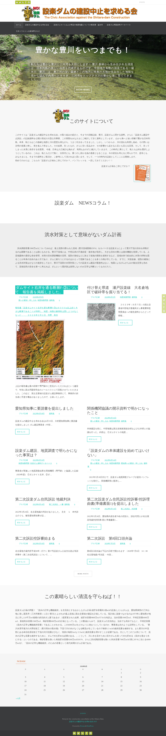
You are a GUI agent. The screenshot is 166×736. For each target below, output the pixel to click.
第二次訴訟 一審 (56, 504)
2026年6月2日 (110, 297)
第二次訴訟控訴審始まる (35, 538)
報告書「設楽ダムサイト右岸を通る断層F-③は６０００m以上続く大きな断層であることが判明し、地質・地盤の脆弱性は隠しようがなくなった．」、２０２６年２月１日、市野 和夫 (46, 311)
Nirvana (82, 726)
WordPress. (90, 726)
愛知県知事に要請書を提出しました (44, 408)
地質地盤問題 (42, 300)
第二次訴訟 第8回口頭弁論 (109, 538)
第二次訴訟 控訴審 (129, 509)
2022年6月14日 (110, 460)
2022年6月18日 (38, 413)
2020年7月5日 (110, 543)
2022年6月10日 (38, 543)
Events (142, 2)
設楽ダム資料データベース (41, 463)
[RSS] (23, 2)
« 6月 (18, 698)
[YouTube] (17, 2)
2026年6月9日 (38, 297)
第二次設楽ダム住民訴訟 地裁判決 (43, 499)
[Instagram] (29, 2)
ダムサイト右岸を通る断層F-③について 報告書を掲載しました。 (46, 290)
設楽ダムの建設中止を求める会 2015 (83, 721)
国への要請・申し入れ (28, 300)
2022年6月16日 (110, 418)
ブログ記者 (23, 297)
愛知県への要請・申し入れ (132, 463)
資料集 (52, 300)
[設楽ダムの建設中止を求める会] (20, 2)
